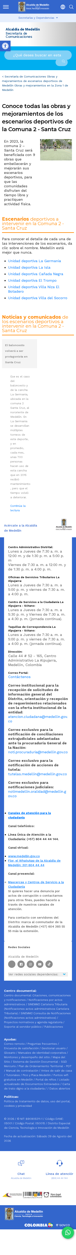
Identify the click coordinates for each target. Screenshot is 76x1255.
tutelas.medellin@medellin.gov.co (37, 774)
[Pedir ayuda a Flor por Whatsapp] (68, 1233)
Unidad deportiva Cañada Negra (35, 274)
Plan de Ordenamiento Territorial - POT (45, 1066)
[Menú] (6, 7)
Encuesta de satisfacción (22, 1048)
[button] (61, 7)
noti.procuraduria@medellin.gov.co (38, 752)
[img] (6, 7)
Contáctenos (19, 677)
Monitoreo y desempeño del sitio (27, 1057)
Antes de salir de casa (56, 1070)
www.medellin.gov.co (24, 856)
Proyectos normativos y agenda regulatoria (33, 1022)
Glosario (10, 1052)
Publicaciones (53, 1026)
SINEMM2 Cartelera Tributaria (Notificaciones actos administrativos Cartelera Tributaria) (36, 1009)
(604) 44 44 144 (59, 1178)
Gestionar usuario (54, 1048)
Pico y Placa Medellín (37, 1075)
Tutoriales (13, 1075)
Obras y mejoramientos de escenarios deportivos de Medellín (32, 81)
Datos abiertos (59, 1088)
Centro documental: (18, 995)
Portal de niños (46, 1079)
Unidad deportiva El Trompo (32, 280)
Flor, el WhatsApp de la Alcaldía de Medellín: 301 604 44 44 (34, 863)
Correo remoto (15, 1043)
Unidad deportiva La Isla (29, 267)
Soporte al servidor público (23, 1026)
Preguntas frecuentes (43, 1043)
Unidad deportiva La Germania (34, 261)
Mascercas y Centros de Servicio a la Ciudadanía (36, 884)
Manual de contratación (22, 1070)
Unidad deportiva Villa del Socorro (37, 298)
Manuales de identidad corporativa (42, 1052)
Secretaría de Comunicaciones (25, 76)
